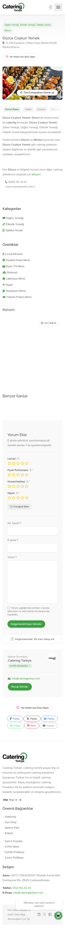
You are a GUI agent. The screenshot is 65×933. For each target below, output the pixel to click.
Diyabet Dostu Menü (18, 260)
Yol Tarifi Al (50, 323)
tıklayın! (36, 174)
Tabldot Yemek (43, 25)
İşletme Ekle (12, 827)
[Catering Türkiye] (13, 7)
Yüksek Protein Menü (19, 297)
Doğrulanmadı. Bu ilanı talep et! (34, 639)
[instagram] (44, 915)
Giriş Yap (51, 7)
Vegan (9, 284)
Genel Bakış (12, 109)
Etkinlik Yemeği (27, 25)
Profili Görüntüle (19, 666)
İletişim (9, 833)
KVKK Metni (12, 846)
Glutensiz (12, 272)
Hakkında (10, 816)
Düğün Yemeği (12, 25)
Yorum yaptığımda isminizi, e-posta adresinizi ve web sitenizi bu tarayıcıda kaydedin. (28, 611)
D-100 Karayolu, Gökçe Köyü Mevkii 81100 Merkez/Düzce (29, 45)
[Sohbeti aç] (58, 916)
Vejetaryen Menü (16, 291)
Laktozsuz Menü (15, 278)
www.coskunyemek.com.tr (20, 186)
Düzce (8, 30)
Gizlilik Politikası (14, 852)
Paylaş (16, 718)
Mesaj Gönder (19, 686)
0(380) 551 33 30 (17, 181)
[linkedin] (39, 915)
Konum (41, 109)
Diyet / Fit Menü (15, 266)
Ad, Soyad (14, 523)
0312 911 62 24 (21, 887)
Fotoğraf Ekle (21, 506)
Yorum (12, 557)
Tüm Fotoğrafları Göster (37, 92)
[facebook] (50, 915)
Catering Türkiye (20, 660)
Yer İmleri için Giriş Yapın (35, 707)
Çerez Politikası (14, 857)
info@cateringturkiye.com (26, 678)
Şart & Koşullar (14, 841)
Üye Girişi (10, 822)
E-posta (13, 540)
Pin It (33, 725)
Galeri (28, 109)
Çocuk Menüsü (14, 254)
